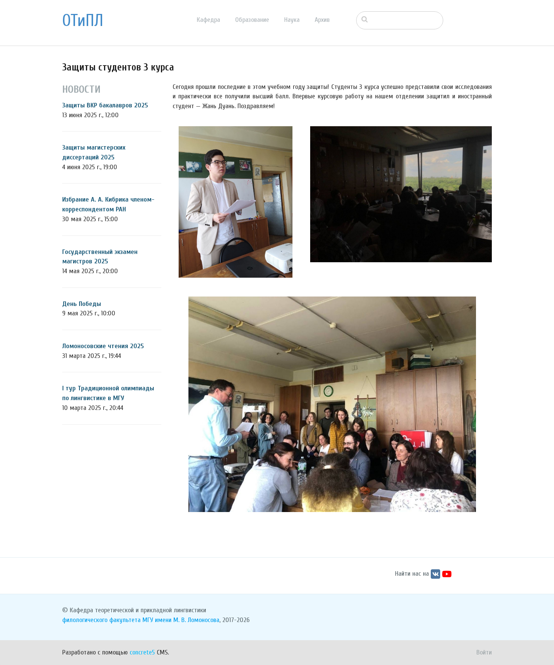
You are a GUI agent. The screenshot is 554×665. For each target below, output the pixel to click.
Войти (484, 652)
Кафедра (208, 20)
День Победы (81, 304)
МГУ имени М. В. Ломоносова (180, 620)
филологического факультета (101, 620)
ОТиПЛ (82, 21)
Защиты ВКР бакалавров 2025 (105, 105)
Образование (252, 20)
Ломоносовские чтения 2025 (103, 346)
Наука (292, 20)
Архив (322, 20)
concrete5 (142, 652)
